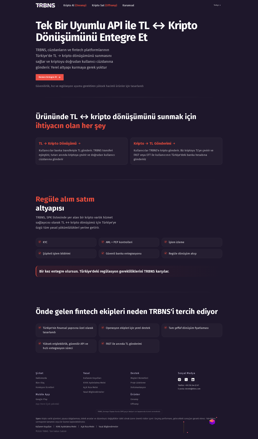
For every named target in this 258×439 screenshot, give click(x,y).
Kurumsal (128, 5)
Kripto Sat (104, 5)
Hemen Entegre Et (48, 77)
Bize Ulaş (40, 382)
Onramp (134, 399)
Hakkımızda (41, 378)
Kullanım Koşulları (92, 378)
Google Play (41, 399)
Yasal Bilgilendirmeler (93, 392)
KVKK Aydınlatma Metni (94, 382)
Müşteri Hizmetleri (139, 378)
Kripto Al (74, 5)
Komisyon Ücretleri (45, 387)
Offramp (134, 404)
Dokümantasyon (138, 387)
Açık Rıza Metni (90, 387)
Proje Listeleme (138, 382)
